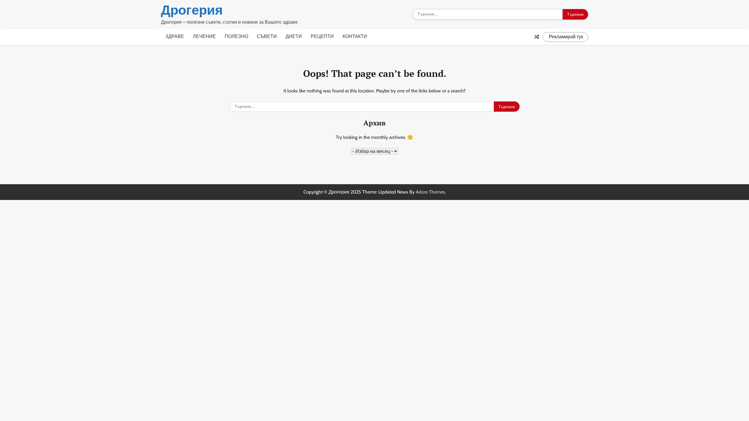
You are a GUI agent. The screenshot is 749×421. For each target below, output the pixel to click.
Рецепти (322, 36)
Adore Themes (430, 192)
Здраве (174, 36)
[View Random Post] (536, 36)
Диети (294, 36)
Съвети (267, 36)
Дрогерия (192, 10)
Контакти (355, 36)
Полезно (236, 36)
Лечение (204, 36)
